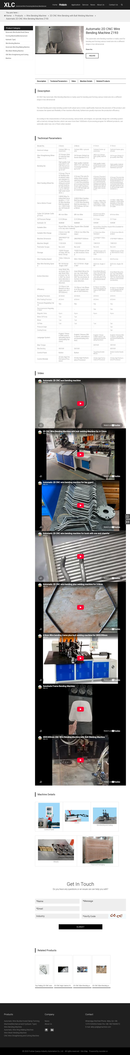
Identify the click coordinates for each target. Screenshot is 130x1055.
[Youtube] (46, 1030)
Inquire (92, 56)
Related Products (103, 81)
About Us (48, 1024)
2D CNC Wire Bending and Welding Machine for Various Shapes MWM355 (82, 986)
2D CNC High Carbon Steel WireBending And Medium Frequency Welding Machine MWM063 (63, 986)
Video (74, 81)
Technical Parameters (58, 81)
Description (41, 81)
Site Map (84, 1051)
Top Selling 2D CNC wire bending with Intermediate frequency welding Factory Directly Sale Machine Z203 (44, 986)
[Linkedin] (52, 1030)
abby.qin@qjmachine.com (101, 1027)
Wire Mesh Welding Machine (15, 51)
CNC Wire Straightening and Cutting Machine (17, 56)
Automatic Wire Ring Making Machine (18, 47)
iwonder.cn (103, 1051)
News (47, 1021)
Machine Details (86, 81)
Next (81, 50)
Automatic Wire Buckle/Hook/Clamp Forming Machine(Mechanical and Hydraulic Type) (17, 35)
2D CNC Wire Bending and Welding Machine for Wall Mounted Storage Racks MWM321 (101, 986)
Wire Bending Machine (13, 43)
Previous (38, 50)
